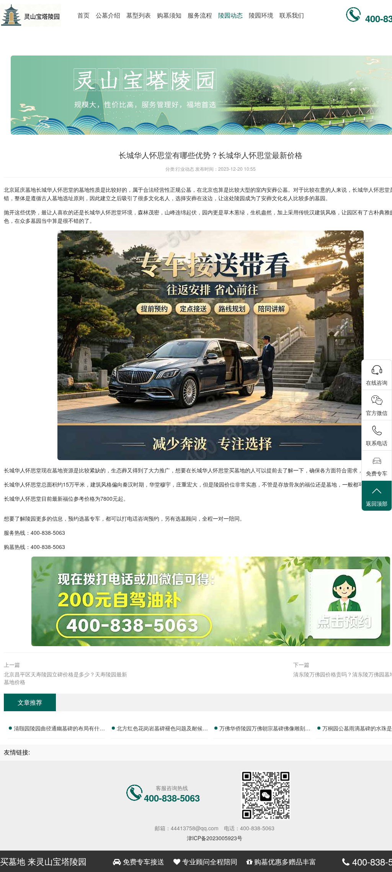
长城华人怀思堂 (55, 189)
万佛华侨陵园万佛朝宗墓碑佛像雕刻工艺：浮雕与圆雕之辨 (264, 729)
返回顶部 (376, 503)
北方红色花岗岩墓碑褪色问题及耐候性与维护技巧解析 (162, 729)
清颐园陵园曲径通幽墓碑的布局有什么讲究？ (59, 729)
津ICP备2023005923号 (214, 838)
